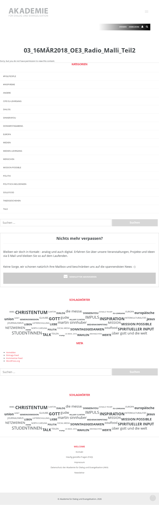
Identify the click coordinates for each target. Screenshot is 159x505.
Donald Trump (105, 312)
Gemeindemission (29, 319)
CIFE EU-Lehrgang (12, 101)
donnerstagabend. (13, 126)
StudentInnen (27, 333)
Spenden (123, 27)
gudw (65, 317)
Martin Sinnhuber (72, 322)
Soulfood (8, 192)
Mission (114, 323)
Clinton (52, 311)
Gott (54, 318)
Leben (28, 324)
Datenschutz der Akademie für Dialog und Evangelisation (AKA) (79, 467)
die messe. (74, 311)
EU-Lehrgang (119, 313)
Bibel (12, 311)
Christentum (31, 312)
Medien (7, 142)
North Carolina (39, 328)
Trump (62, 335)
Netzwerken (15, 328)
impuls (92, 317)
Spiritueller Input (136, 329)
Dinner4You (90, 313)
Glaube (43, 317)
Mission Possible (136, 324)
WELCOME (79, 446)
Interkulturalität (135, 317)
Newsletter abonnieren (83, 276)
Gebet (16, 318)
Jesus (151, 319)
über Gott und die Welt (129, 333)
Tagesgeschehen (12, 200)
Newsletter (79, 472)
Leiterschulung (40, 323)
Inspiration (112, 318)
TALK (5, 209)
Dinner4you (9, 117)
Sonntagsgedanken (87, 329)
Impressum (79, 462)
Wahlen (83, 335)
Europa (7, 134)
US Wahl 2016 (71, 334)
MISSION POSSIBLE (12, 167)
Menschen (8, 159)
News (28, 329)
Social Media (63, 328)
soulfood (111, 328)
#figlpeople (9, 76)
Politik (7, 175)
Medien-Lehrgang (12, 150)
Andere (7, 92)
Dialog (7, 109)
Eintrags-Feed (12, 355)
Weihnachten (96, 334)
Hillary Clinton (77, 319)
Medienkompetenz (97, 324)
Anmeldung (134, 27)
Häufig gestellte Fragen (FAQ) (79, 457)
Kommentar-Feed (14, 358)
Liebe (53, 324)
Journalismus (15, 322)
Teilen (55, 333)
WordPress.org (13, 361)
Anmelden (11, 352)
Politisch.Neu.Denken (14, 184)
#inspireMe (9, 84)
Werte (106, 335)
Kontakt (79, 451)
